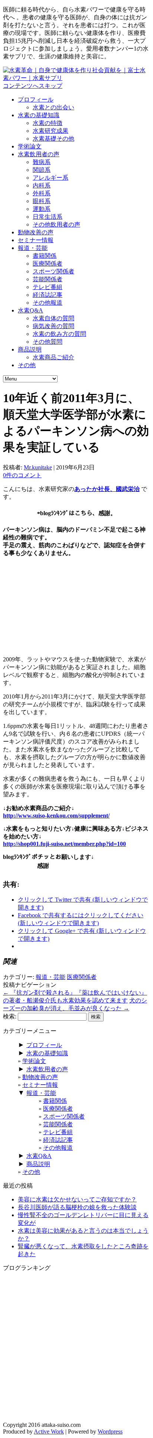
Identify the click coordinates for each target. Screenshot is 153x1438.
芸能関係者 (47, 279)
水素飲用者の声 (38, 154)
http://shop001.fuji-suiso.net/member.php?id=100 (64, 844)
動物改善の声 (35, 232)
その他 (27, 365)
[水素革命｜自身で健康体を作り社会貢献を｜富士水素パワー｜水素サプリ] (76, 78)
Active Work (49, 1431)
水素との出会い (53, 107)
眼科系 (42, 201)
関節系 (42, 170)
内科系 (42, 185)
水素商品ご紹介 (53, 357)
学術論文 (30, 146)
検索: (9, 1016)
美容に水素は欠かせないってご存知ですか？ (77, 1199)
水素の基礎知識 (38, 115)
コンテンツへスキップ (32, 86)
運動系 (42, 209)
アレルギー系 (50, 177)
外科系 (42, 193)
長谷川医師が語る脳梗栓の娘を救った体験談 (77, 1207)
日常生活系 (47, 217)
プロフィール (35, 99)
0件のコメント (22, 475)
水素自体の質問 (53, 318)
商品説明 (30, 349)
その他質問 (47, 341)
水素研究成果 (50, 131)
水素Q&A (30, 310)
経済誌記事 (47, 295)
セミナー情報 (35, 240)
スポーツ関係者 (53, 271)
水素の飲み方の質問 (59, 334)
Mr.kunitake (38, 467)
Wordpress (110, 1431)
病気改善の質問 (53, 326)
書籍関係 (44, 256)
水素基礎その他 (53, 138)
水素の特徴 (47, 123)
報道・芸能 (33, 248)
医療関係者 (47, 263)
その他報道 (47, 302)
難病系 (42, 162)
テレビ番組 (47, 287)
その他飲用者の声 (56, 224)
